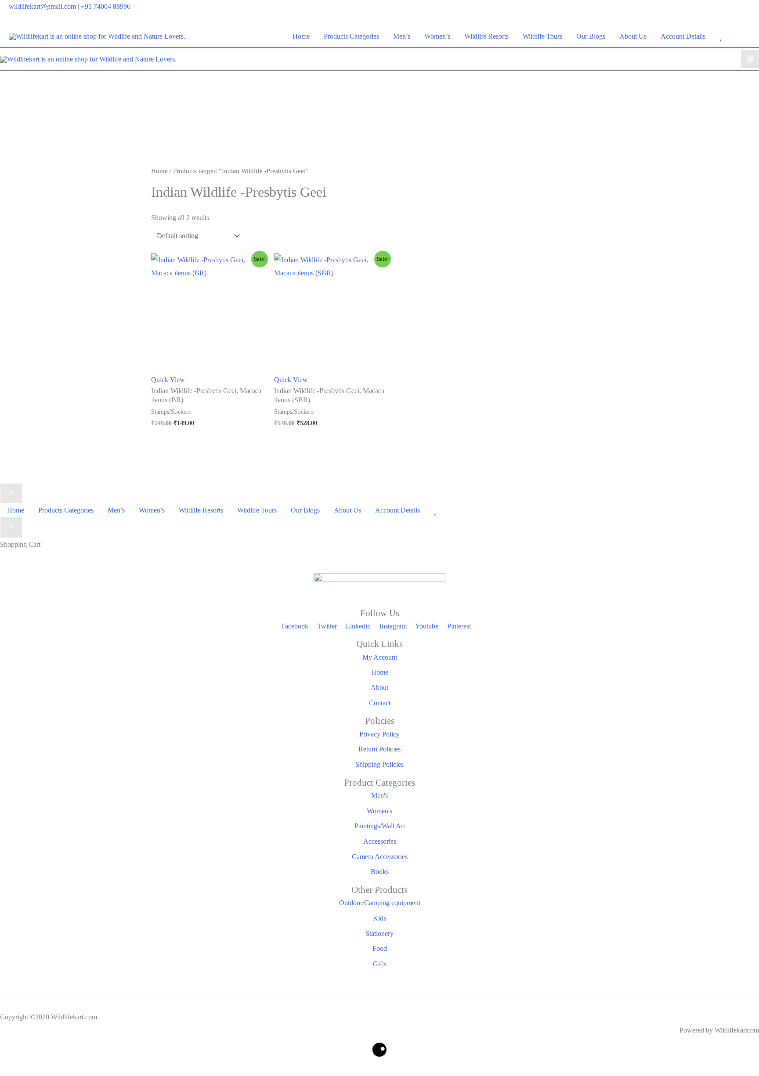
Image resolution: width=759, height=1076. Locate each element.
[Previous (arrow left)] (7, 1071)
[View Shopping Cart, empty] (744, 36)
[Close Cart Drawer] (11, 527)
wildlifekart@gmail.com (42, 6)
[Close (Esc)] (57, 1058)
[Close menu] (11, 493)
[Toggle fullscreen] (24, 1058)
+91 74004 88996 (105, 6)
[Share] (40, 1058)
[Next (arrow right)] (24, 1071)
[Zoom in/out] (7, 1058)
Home (159, 170)
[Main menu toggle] (750, 59)
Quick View (168, 379)
